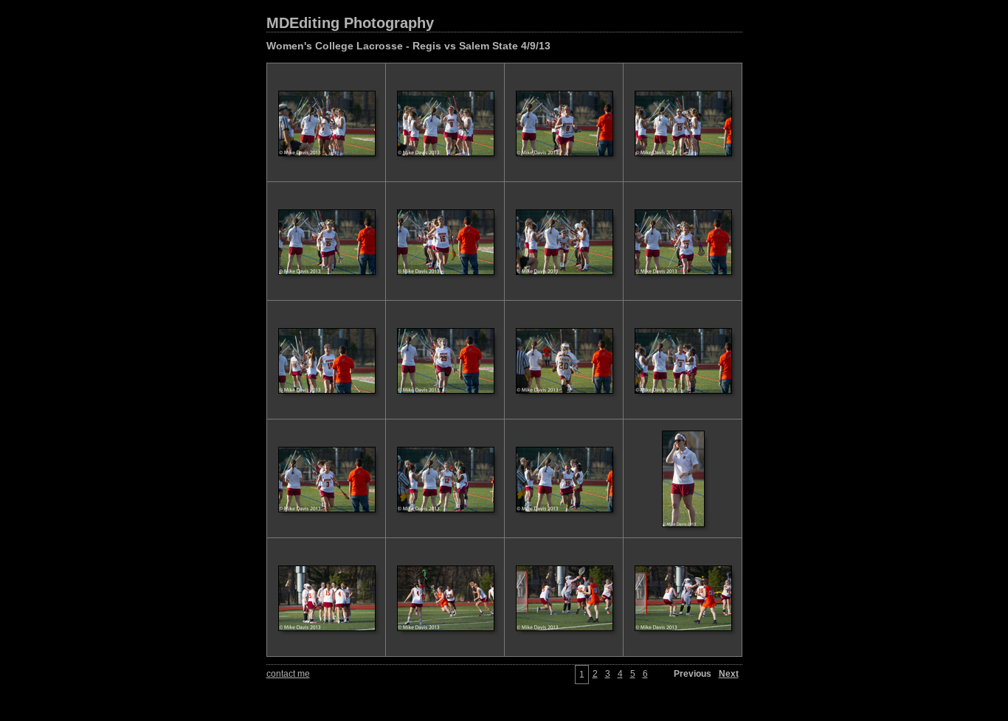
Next (729, 674)
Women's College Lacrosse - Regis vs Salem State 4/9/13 (408, 46)
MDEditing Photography (350, 23)
